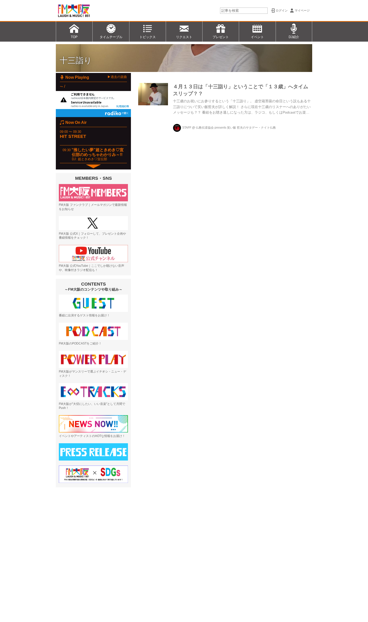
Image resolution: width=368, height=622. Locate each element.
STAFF (186, 127)
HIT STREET (73, 136)
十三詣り (76, 60)
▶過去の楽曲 (117, 77)
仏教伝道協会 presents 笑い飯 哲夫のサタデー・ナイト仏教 (236, 127)
